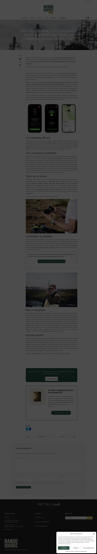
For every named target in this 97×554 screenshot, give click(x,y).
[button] (94, 534)
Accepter (63, 548)
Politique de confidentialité (80, 551)
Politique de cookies (69, 551)
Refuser (76, 548)
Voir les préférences (88, 548)
